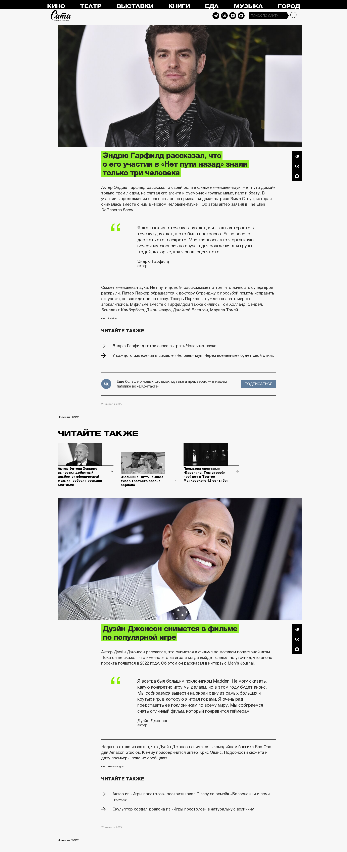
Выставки (134, 6)
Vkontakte (224, 15)
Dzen (232, 15)
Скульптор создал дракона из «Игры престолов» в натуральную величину (183, 809)
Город (289, 6)
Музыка (248, 6)
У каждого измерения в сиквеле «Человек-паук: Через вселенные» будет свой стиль (193, 355)
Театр (90, 6)
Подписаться (258, 384)
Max (241, 15)
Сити (61, 15)
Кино (56, 6)
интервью (217, 663)
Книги (179, 6)
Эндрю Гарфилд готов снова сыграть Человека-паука (164, 346)
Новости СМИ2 (68, 417)
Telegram (215, 15)
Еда (211, 6)
